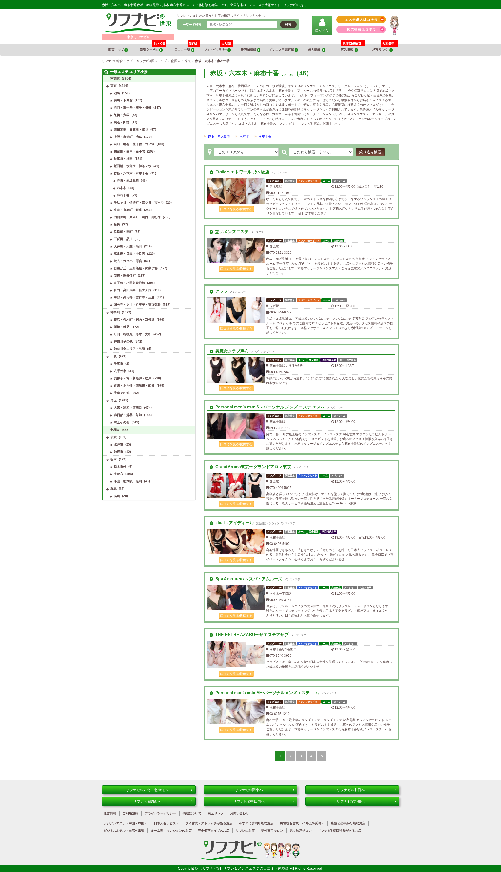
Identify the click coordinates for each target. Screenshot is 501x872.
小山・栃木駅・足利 (128, 481)
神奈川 (115, 312)
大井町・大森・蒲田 (128, 246)
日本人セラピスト (166, 823)
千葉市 (118, 363)
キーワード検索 (190, 24)
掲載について (192, 813)
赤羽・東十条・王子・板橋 (132, 107)
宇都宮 (118, 474)
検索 (288, 24)
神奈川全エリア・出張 (129, 349)
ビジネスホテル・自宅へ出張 (124, 830)
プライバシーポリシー (160, 813)
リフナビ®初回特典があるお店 (339, 830)
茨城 (113, 437)
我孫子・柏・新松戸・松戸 (132, 378)
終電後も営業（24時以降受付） (302, 823)
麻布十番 (265, 136)
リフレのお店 (245, 830)
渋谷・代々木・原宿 (128, 261)
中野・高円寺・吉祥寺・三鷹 (134, 297)
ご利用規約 (130, 813)
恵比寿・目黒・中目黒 (129, 253)
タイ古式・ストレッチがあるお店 (209, 823)
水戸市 (118, 444)
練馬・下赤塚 (123, 100)
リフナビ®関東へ (249, 790)
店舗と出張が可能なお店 (348, 823)
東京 (113, 86)
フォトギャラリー (217, 48)
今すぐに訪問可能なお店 (256, 823)
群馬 (113, 489)
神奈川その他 (123, 341)
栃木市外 (120, 466)
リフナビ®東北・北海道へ (147, 790)
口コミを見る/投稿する (236, 209)
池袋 (117, 93)
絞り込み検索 (370, 152)
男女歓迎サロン (301, 830)
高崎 (117, 496)
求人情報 (315, 50)
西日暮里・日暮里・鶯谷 (131, 129)
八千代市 (120, 371)
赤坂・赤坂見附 (219, 136)
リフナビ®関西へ (147, 801)
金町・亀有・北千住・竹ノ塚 (134, 144)
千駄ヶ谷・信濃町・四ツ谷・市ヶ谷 (139, 202)
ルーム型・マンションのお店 (171, 830)
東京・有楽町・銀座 (128, 210)
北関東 (115, 430)
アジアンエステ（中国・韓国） (125, 823)
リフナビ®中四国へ (249, 801)
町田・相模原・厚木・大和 (132, 334)
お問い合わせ (239, 813)
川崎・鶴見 (121, 327)
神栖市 (118, 452)
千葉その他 (121, 393)
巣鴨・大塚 (121, 115)
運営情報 (110, 813)
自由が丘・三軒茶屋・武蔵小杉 (136, 268)
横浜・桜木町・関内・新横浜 (134, 319)
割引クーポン (152, 48)
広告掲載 (348, 50)
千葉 (113, 356)
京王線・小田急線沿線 (129, 283)
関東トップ (116, 50)
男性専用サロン (272, 830)
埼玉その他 (121, 422)
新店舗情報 (249, 50)
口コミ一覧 (186, 48)
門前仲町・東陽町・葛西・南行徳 (137, 217)
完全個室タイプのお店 (213, 830)
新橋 (117, 224)
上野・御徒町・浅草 (128, 137)
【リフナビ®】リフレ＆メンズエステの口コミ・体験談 (244, 868)
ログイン (322, 30)
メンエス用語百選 (282, 50)
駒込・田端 (121, 122)
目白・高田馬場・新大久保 (132, 290)
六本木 (244, 136)
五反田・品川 (123, 239)
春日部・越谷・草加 (128, 415)
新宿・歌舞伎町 (125, 275)
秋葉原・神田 (123, 159)
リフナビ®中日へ (351, 790)
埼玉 (113, 400)
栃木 (113, 459)
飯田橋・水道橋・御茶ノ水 (132, 166)
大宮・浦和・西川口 (128, 408)
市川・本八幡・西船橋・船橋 (134, 385)
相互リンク (384, 48)
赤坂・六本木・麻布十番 (131, 173)
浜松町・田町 (123, 232)
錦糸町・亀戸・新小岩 (129, 151)
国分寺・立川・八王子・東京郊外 (137, 305)
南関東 (115, 78)
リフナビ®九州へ (351, 801)
